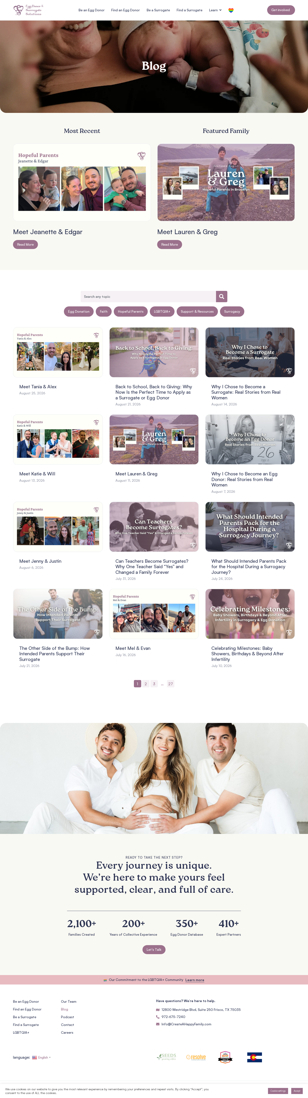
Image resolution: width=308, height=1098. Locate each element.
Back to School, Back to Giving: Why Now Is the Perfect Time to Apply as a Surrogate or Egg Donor (153, 392)
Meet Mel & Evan (132, 648)
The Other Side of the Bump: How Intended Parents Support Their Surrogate (54, 653)
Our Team (68, 1001)
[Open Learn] (220, 10)
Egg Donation (78, 311)
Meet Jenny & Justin (40, 561)
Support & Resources (197, 311)
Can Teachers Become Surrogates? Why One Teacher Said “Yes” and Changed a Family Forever (151, 566)
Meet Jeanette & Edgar (48, 231)
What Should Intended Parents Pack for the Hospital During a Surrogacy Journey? (248, 566)
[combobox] (148, 296)
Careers (67, 1032)
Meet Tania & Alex (38, 386)
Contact (67, 1025)
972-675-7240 (173, 1017)
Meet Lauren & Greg (187, 231)
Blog (64, 1009)
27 (171, 683)
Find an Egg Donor (27, 1009)
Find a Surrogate (26, 1025)
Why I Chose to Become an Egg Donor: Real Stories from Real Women (244, 479)
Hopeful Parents (131, 311)
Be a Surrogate (24, 1017)
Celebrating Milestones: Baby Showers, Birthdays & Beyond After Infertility (247, 653)
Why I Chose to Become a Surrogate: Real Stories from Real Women (246, 392)
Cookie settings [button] (278, 1090)
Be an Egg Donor (26, 1001)
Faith (103, 311)
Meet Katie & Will (37, 473)
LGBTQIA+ (162, 311)
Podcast (67, 1017)
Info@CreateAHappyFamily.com (186, 1024)
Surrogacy (232, 311)
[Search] (221, 296)
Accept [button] (297, 1090)
